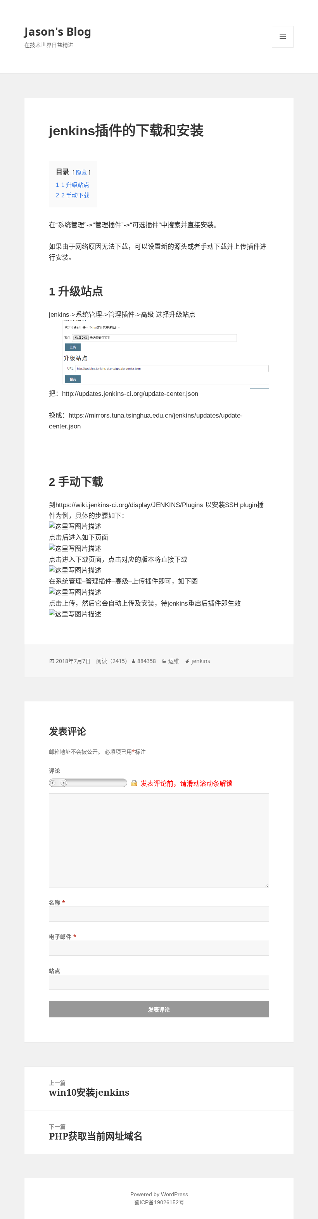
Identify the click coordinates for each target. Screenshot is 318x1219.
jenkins (201, 661)
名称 (57, 902)
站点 (54, 970)
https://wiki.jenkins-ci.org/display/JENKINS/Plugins (129, 505)
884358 (146, 661)
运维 (173, 661)
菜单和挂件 (283, 37)
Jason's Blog (57, 31)
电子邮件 (62, 936)
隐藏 (81, 172)
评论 (54, 770)
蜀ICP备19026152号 (159, 1202)
